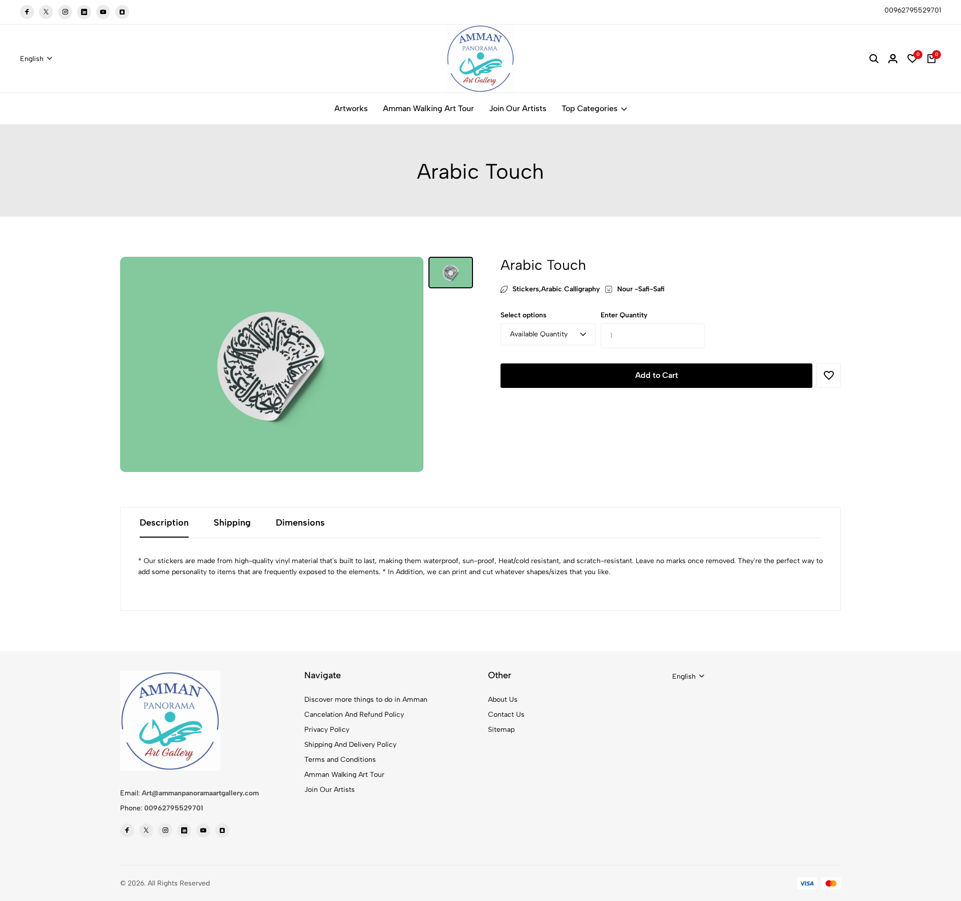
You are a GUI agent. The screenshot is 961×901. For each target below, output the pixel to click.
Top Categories (590, 108)
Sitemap (501, 729)
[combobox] (36, 59)
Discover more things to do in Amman (365, 699)
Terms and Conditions (340, 759)
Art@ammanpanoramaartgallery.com (200, 793)
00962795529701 (173, 808)
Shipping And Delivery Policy (350, 744)
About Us (503, 699)
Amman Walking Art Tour (428, 108)
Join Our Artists (518, 108)
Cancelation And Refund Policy (354, 714)
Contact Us (506, 714)
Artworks (351, 108)
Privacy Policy (326, 729)
